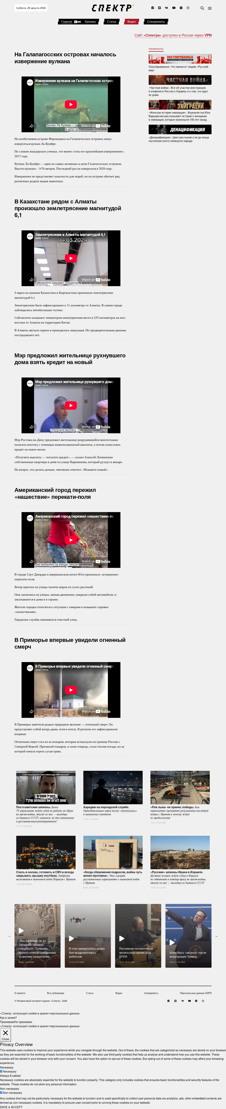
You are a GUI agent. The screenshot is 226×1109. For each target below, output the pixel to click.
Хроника (90, 21)
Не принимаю (23, 1022)
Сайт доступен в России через (173, 35)
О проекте (19, 993)
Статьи (111, 21)
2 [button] (113, 970)
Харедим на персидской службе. (110, 810)
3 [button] (118, 970)
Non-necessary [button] (9, 1088)
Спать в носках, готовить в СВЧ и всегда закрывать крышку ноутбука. (45, 875)
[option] (37, 936)
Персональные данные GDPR (196, 993)
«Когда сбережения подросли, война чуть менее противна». (112, 877)
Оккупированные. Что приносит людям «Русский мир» (178, 68)
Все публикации (55, 993)
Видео (131, 21)
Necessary (9, 1071)
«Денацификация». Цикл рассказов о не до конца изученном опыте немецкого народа (179, 138)
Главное (66, 21)
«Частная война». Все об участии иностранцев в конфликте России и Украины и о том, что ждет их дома (178, 91)
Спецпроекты (156, 21)
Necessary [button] (6, 1067)
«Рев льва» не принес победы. (179, 812)
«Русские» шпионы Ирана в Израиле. (178, 877)
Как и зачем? (8, 1018)
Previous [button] (9, 936)
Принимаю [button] (7, 1022)
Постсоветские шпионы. (45, 814)
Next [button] (216, 936)
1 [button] (107, 970)
